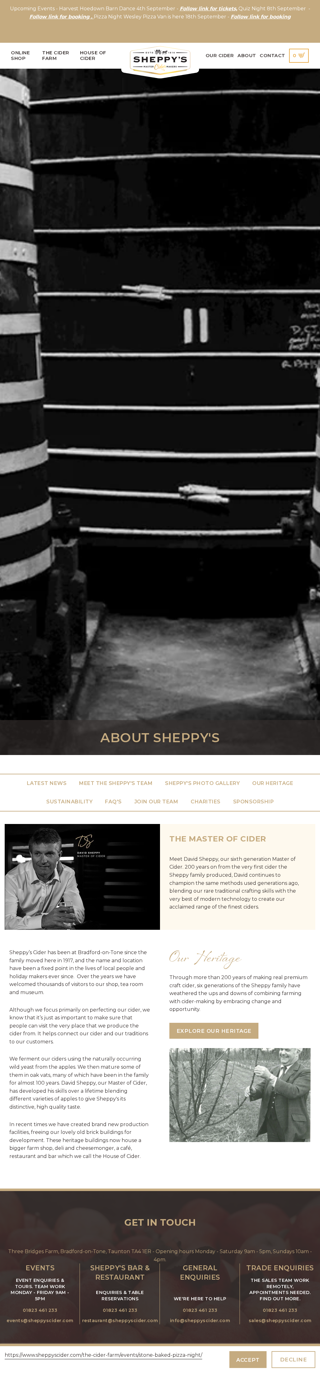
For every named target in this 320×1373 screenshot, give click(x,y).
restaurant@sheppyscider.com (120, 1320)
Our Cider (220, 55)
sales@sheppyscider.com (280, 1320)
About (247, 55)
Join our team (156, 802)
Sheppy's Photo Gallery (202, 783)
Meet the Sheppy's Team (115, 783)
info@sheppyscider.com (200, 1320)
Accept (247, 1360)
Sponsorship (253, 802)
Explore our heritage (214, 1031)
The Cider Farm (55, 55)
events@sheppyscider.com (40, 1320)
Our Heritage (272, 783)
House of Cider (93, 55)
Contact (272, 55)
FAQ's (113, 802)
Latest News (47, 783)
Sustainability (69, 802)
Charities (206, 802)
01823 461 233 (40, 1310)
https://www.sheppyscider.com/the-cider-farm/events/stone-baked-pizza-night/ (103, 1355)
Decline (293, 1359)
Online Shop (20, 55)
